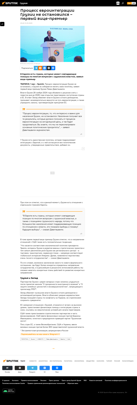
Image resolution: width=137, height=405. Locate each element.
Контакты (15, 380)
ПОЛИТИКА (24, 339)
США (68, 339)
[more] (81, 134)
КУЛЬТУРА (100, 361)
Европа (62, 339)
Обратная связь (72, 383)
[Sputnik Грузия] (10, 5)
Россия (117, 361)
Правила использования (29, 380)
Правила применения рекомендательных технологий (46, 383)
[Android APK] (8, 391)
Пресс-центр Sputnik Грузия (71, 380)
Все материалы (56, 361)
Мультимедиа (127, 361)
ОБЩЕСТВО (90, 361)
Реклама (43, 380)
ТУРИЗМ (109, 361)
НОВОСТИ (40, 339)
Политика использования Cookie (13, 383)
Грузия (33, 339)
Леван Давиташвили (52, 339)
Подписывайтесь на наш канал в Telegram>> (40, 334)
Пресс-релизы (54, 380)
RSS (85, 380)
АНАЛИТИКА (43, 361)
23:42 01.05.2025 (26, 23)
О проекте (5, 380)
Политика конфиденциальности (116, 380)
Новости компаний (95, 380)
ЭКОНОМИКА (79, 361)
